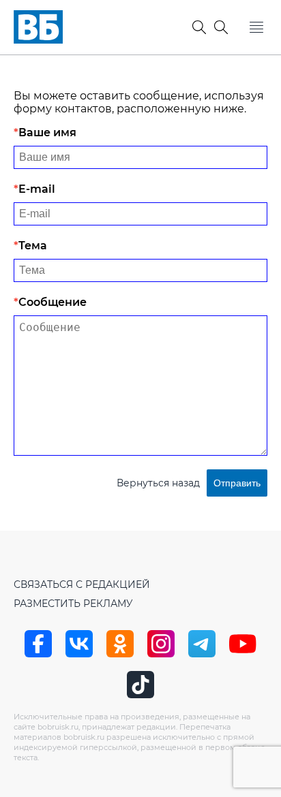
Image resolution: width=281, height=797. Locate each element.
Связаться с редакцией (82, 584)
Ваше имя (47, 132)
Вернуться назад (158, 483)
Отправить (237, 483)
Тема (32, 245)
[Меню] (256, 27)
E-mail (36, 189)
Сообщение (52, 302)
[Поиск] (221, 27)
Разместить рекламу (73, 603)
